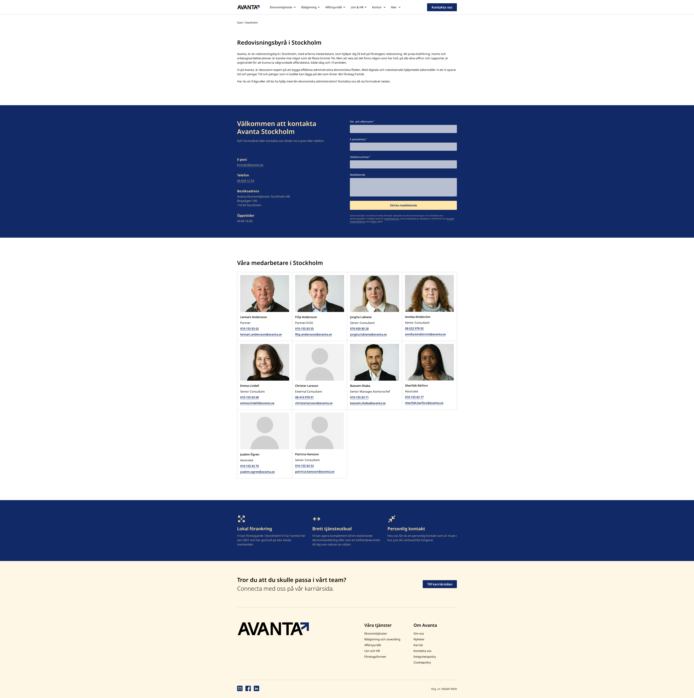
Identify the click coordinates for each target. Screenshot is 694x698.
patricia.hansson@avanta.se (314, 472)
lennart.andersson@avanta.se (261, 334)
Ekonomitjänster (281, 7)
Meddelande (357, 174)
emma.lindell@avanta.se (257, 403)
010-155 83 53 (304, 466)
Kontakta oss (442, 7)
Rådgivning (309, 7)
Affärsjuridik (333, 7)
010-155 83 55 (304, 329)
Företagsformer (375, 657)
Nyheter (419, 639)
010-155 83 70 (249, 466)
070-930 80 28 (359, 329)
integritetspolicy (391, 218)
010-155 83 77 (414, 397)
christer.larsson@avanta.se (314, 403)
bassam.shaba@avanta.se (368, 403)
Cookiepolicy (422, 662)
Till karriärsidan (439, 584)
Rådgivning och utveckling (382, 639)
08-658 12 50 (245, 181)
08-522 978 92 (414, 328)
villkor (374, 221)
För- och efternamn (361, 121)
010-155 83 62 (249, 329)
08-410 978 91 (304, 397)
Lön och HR (372, 651)
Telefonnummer (359, 157)
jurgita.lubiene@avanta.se (368, 334)
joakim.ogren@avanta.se (257, 472)
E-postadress (358, 139)
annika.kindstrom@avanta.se (425, 334)
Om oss (419, 633)
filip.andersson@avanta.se (313, 334)
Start (240, 22)
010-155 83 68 (249, 397)
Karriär (418, 645)
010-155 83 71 (359, 397)
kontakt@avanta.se (250, 165)
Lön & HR (357, 7)
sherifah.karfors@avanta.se (424, 403)
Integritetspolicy (425, 657)
